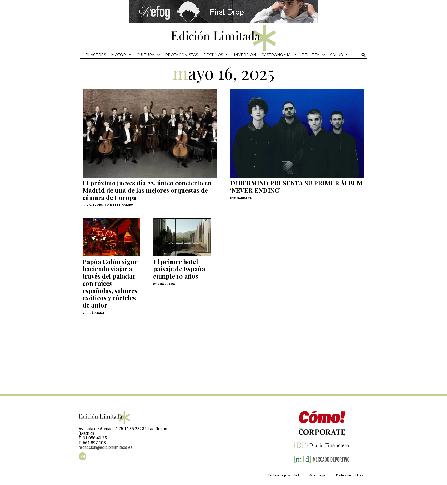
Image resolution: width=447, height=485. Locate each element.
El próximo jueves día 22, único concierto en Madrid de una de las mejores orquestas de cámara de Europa (147, 190)
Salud (336, 55)
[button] (363, 54)
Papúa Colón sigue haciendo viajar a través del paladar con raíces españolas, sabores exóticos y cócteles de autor (110, 283)
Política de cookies (349, 475)
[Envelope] (82, 456)
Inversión (245, 55)
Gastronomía (276, 55)
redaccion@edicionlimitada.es (106, 447)
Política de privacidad (283, 475)
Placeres (95, 55)
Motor (118, 55)
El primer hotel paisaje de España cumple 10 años (179, 268)
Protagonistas (181, 55)
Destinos (213, 55)
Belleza (310, 55)
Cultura (145, 55)
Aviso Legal (317, 475)
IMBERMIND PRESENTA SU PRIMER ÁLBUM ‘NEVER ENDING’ (296, 186)
